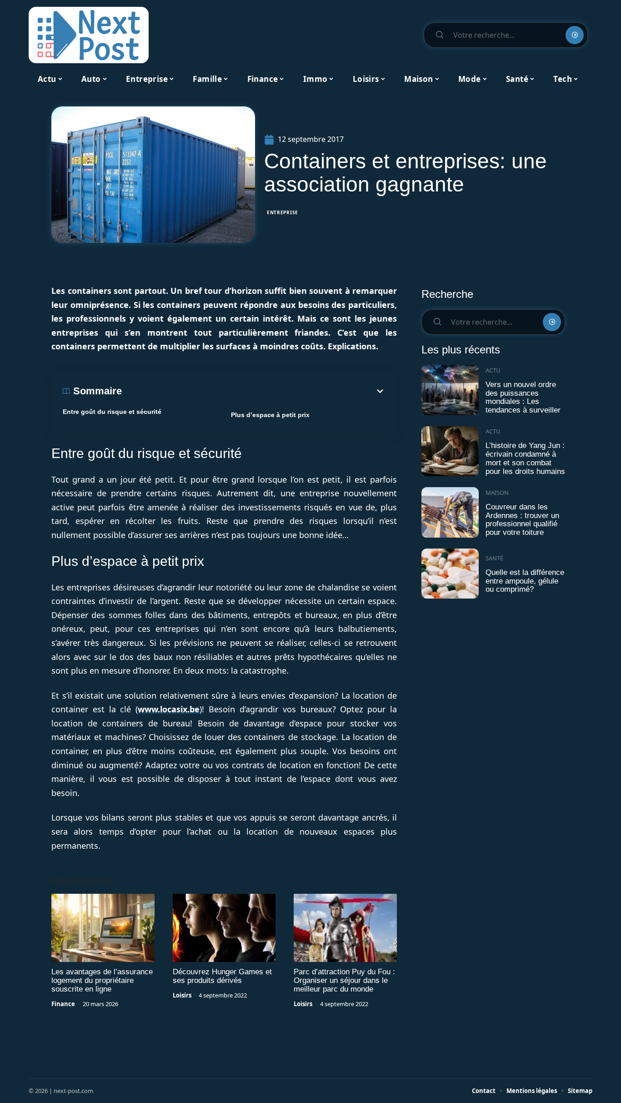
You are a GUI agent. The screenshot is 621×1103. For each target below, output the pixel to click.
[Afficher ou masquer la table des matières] (254, 391)
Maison (497, 493)
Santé (494, 558)
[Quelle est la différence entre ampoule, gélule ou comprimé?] (450, 574)
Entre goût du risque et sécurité (112, 411)
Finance (63, 1004)
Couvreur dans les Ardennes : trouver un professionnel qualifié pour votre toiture (522, 520)
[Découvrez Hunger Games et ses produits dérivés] (224, 928)
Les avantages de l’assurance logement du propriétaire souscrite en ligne (102, 980)
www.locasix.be (169, 709)
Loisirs (182, 995)
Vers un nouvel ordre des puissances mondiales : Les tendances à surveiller (523, 397)
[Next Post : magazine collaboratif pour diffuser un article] (88, 35)
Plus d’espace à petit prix (270, 414)
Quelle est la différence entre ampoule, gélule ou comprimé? (525, 581)
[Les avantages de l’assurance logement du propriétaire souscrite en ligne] (103, 928)
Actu (493, 370)
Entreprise (282, 212)
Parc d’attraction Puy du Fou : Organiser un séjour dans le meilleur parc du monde (344, 980)
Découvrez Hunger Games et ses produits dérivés (222, 976)
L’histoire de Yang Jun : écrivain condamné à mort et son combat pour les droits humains (525, 458)
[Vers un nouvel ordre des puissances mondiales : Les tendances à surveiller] (450, 390)
